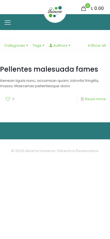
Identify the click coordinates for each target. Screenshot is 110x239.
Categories (14, 45)
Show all (98, 45)
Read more (95, 99)
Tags (36, 45)
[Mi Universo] (55, 7)
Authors (60, 45)
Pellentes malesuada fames (49, 69)
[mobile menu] (7, 22)
